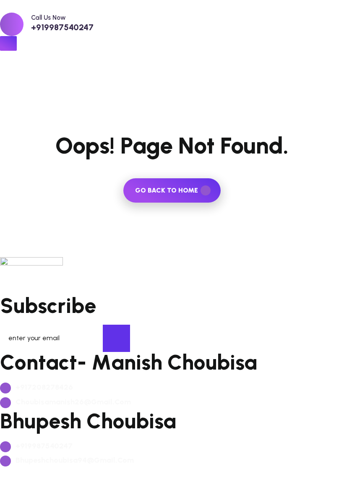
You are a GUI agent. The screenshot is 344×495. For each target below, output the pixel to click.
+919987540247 (62, 27)
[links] (172, 6)
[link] (11, 24)
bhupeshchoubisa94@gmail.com (74, 460)
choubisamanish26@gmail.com (72, 401)
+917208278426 (43, 387)
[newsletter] (116, 338)
